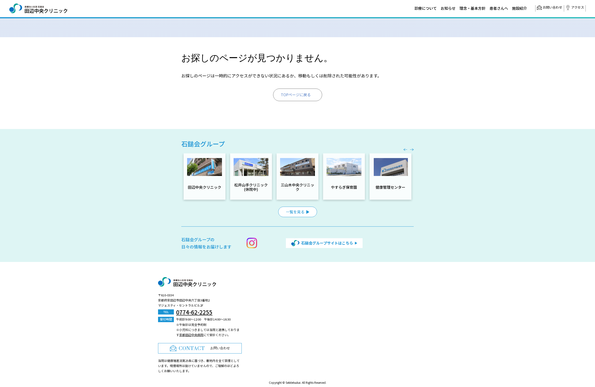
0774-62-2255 (194, 312)
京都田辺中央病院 (191, 335)
